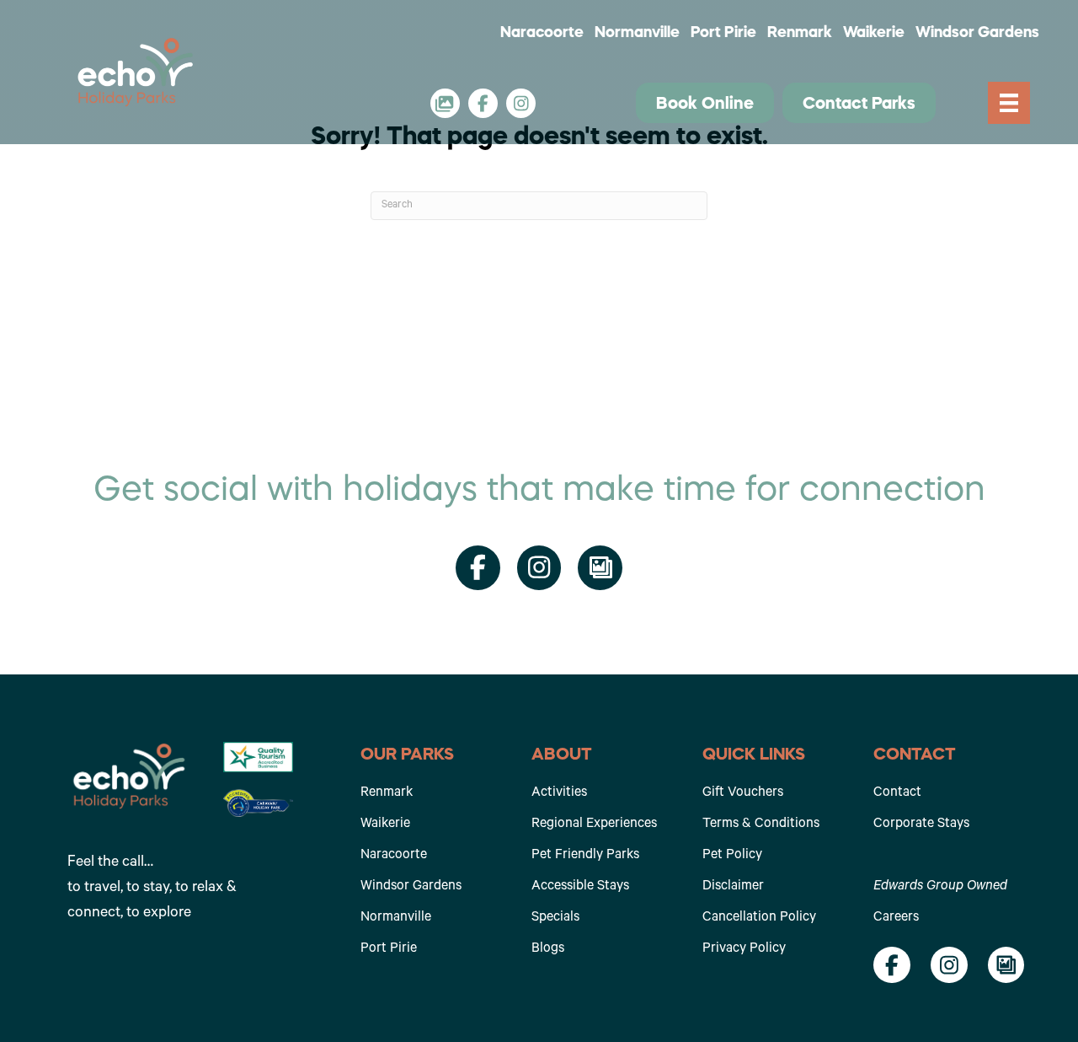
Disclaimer (733, 886)
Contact (897, 793)
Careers (896, 918)
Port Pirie (723, 32)
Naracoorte (542, 32)
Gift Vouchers (742, 793)
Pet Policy (732, 855)
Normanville (637, 32)
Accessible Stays (580, 886)
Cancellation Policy (759, 918)
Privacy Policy (744, 949)
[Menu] (1009, 103)
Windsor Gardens (977, 32)
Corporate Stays (921, 824)
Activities (559, 793)
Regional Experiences (594, 824)
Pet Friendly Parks (585, 855)
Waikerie (874, 32)
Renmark (799, 32)
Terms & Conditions (760, 824)
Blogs (547, 949)
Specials (555, 918)
